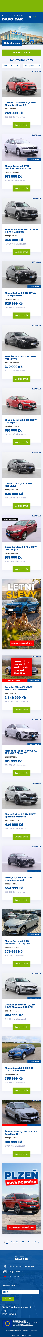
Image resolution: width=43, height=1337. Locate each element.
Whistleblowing (9, 1314)
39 (23, 1242)
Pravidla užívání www (23, 1335)
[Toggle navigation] (40, 17)
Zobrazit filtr (21, 52)
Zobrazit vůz (21, 125)
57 (29, 1242)
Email (6, 1292)
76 (35, 1242)
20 (17, 1242)
